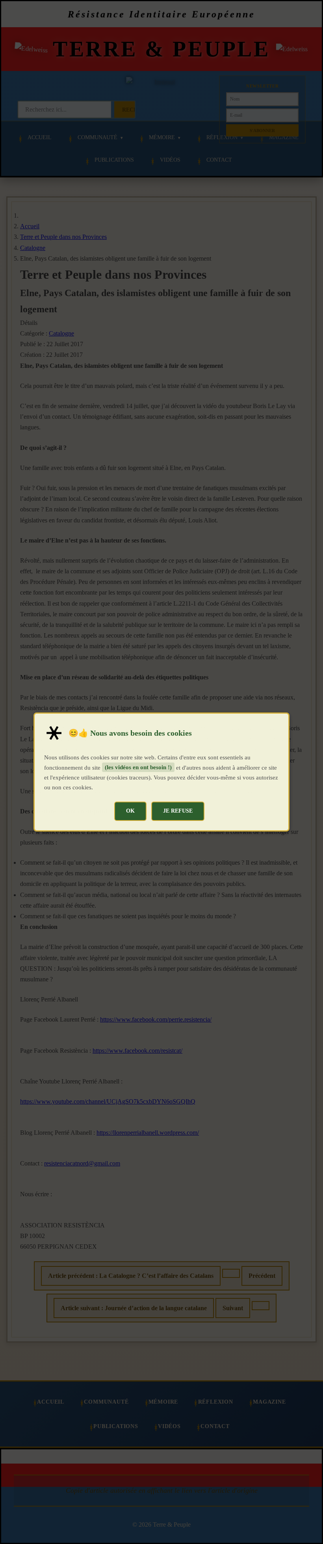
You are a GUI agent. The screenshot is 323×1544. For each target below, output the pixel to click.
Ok (130, 810)
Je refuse (178, 810)
